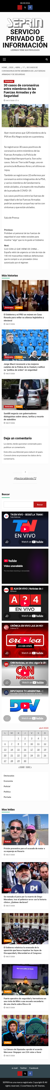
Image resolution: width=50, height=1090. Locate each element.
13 (5, 749)
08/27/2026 (10, 324)
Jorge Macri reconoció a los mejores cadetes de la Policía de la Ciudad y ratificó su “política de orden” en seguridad (24, 367)
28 (12, 761)
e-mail (15, 1068)
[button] (4, 59)
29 (18, 761)
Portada (7, 797)
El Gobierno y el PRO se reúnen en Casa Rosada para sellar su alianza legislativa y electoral (24, 317)
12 (45, 744)
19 (45, 749)
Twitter (23, 1068)
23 (25, 755)
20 (5, 755)
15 (18, 749)
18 (38, 749)
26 (45, 755)
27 (5, 761)
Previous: (24, 235)
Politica (18, 308)
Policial (7, 786)
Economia (8, 781)
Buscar (6, 494)
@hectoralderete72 (25, 478)
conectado (32, 443)
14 (12, 749)
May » (29, 767)
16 (25, 749)
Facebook (33, 1068)
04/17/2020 (10, 100)
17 (31, 749)
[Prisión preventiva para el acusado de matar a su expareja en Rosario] (25, 829)
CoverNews (26, 1085)
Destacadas (9, 81)
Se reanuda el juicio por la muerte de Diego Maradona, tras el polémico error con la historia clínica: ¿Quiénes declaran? (25, 899)
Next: (24, 254)
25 (38, 755)
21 (12, 755)
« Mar (21, 767)
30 (25, 761)
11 (38, 744)
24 (31, 755)
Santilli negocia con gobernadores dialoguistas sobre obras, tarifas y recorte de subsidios (24, 416)
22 (18, 755)
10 (31, 744)
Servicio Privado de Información (25, 38)
